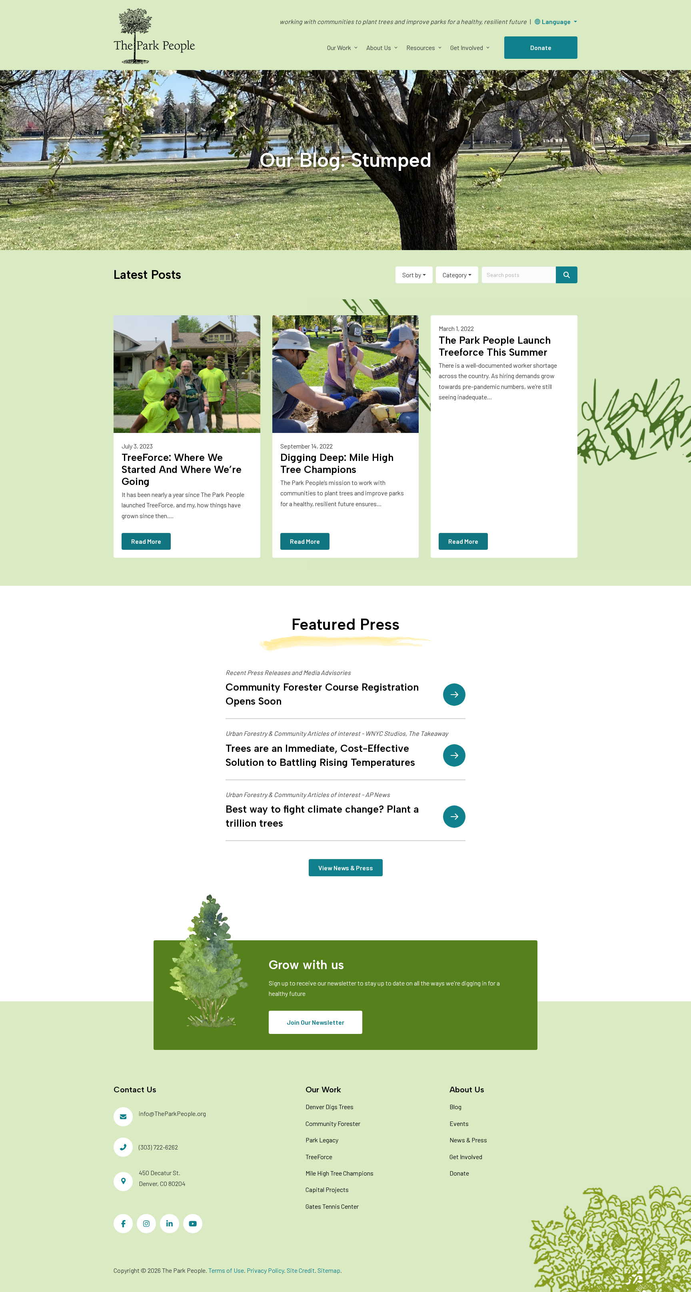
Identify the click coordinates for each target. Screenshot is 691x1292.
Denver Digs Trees (329, 1106)
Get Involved (466, 47)
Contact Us (135, 1089)
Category (455, 274)
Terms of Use (226, 1270)
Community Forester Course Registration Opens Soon (322, 694)
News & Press (468, 1140)
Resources (420, 47)
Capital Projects (327, 1189)
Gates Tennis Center (332, 1206)
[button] (355, 47)
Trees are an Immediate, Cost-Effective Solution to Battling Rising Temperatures (320, 755)
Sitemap (329, 1270)
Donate (540, 47)
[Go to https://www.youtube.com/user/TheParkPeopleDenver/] (192, 1223)
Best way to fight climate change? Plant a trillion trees (322, 816)
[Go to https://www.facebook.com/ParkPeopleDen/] (123, 1223)
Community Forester (333, 1123)
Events (459, 1123)
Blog (455, 1106)
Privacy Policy (265, 1270)
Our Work (339, 47)
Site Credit (301, 1270)
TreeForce (319, 1156)
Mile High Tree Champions (339, 1173)
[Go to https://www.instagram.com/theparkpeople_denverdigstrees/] (146, 1223)
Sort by (411, 274)
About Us (378, 47)
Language (556, 21)
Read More (146, 541)
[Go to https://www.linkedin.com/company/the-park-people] (169, 1223)
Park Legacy (322, 1140)
